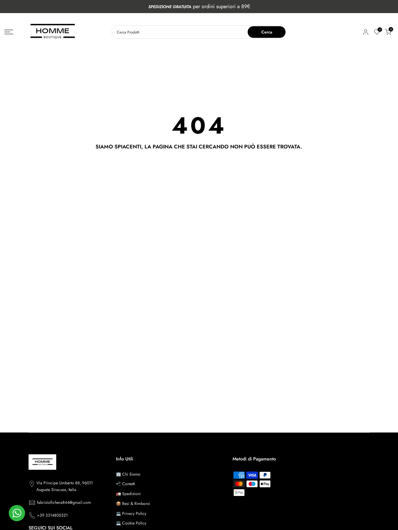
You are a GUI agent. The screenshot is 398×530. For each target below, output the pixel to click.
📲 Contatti (125, 484)
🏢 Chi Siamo (128, 474)
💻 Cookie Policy (131, 523)
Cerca (266, 32)
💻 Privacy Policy (131, 513)
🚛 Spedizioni (128, 494)
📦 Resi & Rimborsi (133, 503)
